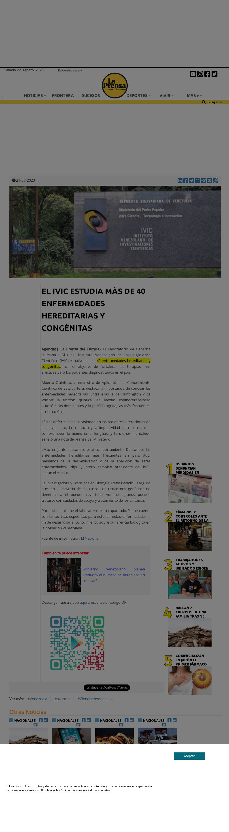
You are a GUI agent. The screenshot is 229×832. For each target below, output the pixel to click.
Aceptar (189, 756)
